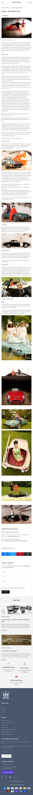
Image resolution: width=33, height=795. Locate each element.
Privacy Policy (27, 565)
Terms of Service (6, 567)
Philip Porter (5, 15)
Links (3, 713)
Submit (5, 592)
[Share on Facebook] (5, 554)
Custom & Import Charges (7, 734)
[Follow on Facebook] (2, 777)
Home (3, 706)
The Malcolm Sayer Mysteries (9, 651)
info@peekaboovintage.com (14, 536)
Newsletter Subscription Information (9, 729)
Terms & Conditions (6, 720)
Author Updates (6, 616)
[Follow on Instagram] (6, 777)
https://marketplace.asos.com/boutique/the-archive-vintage (14, 540)
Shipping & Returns (6, 732)
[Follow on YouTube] (10, 777)
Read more (4, 630)
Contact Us (4, 710)
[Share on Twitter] (12, 554)
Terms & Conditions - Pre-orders (9, 722)
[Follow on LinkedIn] (14, 777)
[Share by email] (27, 554)
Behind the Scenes (17, 7)
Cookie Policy (4, 727)
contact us (25, 671)
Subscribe (6, 756)
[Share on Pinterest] (20, 554)
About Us (4, 708)
